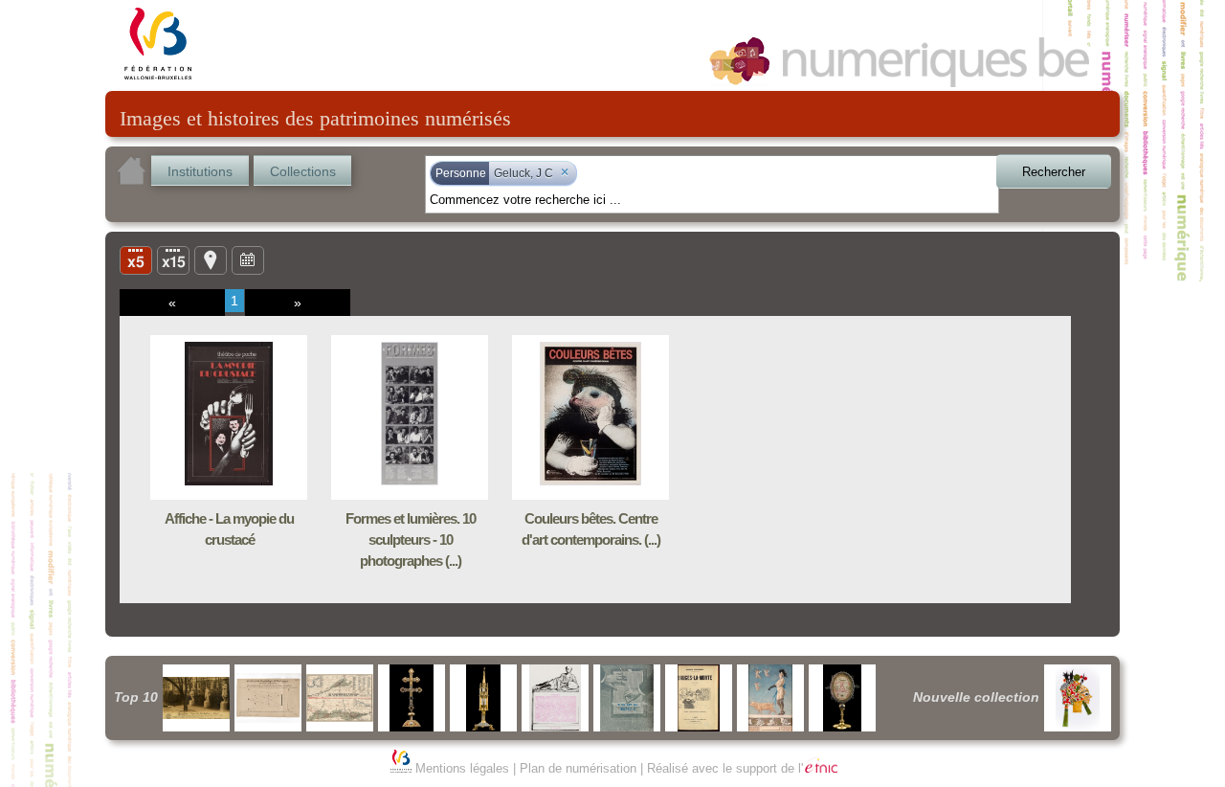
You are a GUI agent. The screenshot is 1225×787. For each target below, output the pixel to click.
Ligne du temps (248, 259)
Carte (210, 259)
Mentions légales (462, 768)
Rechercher (1053, 172)
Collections (303, 171)
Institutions (200, 171)
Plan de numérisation (578, 768)
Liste (173, 259)
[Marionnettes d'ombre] (1077, 697)
